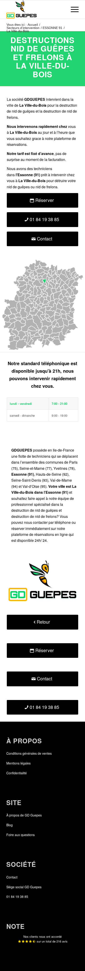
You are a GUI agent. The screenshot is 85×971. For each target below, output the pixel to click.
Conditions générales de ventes (29, 753)
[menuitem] (72, 9)
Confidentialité (16, 773)
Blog (9, 825)
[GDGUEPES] (35, 9)
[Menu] (72, 9)
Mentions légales (18, 763)
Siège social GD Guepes (23, 887)
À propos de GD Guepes (24, 815)
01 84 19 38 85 (17, 896)
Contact (11, 877)
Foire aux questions (20, 834)
